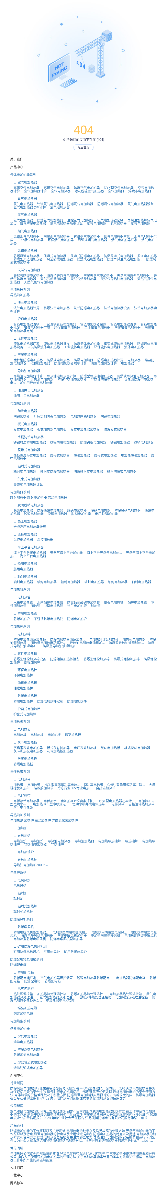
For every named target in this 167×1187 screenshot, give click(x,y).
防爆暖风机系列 (21, 919)
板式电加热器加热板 (83, 429)
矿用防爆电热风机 (25, 952)
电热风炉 (18, 885)
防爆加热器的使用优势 (109, 1098)
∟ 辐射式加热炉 (23, 906)
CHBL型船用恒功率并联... (124, 785)
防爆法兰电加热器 (55, 308)
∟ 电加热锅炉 (22, 852)
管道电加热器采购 (91, 324)
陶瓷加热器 (20, 416)
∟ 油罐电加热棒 (23, 683)
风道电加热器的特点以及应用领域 (58, 1134)
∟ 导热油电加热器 (25, 371)
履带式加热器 (58, 455)
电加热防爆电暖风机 (104, 935)
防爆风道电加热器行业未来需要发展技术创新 (42, 1088)
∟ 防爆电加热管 (23, 613)
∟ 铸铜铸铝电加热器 (27, 437)
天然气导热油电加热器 (115, 279)
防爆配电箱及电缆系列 (26, 959)
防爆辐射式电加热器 (86, 471)
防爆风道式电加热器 (117, 256)
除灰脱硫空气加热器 (87, 191)
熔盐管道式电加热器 (26, 1068)
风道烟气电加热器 (25, 236)
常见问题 (16, 1148)
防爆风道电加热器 (25, 256)
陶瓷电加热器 (108, 416)
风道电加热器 (145, 256)
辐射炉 (16, 898)
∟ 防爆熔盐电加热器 (27, 1049)
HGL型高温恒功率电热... (60, 785)
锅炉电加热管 (135, 602)
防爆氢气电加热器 (78, 204)
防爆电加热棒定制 (48, 701)
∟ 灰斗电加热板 (23, 742)
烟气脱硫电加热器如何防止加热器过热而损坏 (42, 1111)
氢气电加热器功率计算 (28, 207)
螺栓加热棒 (30, 662)
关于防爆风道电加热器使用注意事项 (57, 1114)
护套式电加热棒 (23, 714)
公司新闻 (16, 1106)
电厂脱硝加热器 (105, 514)
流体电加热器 (132, 347)
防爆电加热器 (81, 360)
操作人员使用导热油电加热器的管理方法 (47, 1157)
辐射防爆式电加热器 (120, 471)
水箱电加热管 (21, 602)
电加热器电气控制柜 (59, 1000)
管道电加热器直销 (25, 324)
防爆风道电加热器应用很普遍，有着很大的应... (101, 1095)
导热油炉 (18, 841)
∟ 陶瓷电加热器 (23, 411)
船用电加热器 (21, 569)
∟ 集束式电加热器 (25, 479)
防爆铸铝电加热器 (91, 442)
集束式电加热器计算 (26, 484)
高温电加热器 (57, 497)
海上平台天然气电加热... (103, 553)
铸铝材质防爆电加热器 (28, 442)
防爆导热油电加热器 (70, 379)
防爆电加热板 (21, 764)
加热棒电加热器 (132, 639)
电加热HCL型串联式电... (49, 804)
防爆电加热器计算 (108, 360)
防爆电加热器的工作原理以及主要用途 (38, 1131)
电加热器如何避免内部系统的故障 (34, 1153)
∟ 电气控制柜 (22, 988)
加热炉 (29, 820)
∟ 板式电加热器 (23, 424)
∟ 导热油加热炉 (23, 859)
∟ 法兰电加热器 (23, 302)
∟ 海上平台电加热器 (27, 547)
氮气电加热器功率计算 (65, 223)
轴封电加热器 (37, 497)
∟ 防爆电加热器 (23, 354)
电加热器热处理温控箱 (124, 994)
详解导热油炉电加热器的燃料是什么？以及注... (119, 1140)
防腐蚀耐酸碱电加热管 (82, 602)
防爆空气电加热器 (85, 188)
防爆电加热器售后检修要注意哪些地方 (64, 1137)
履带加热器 (80, 455)
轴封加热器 (18, 497)
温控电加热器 (21, 539)
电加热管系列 (20, 589)
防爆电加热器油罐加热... (66, 639)
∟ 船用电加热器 (23, 563)
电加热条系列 (20, 1021)
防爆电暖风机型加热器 (65, 939)
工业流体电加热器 (75, 347)
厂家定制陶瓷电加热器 (48, 416)
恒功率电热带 (91, 785)
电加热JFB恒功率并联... (76, 801)
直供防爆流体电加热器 (42, 347)
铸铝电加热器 (118, 442)
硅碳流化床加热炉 (65, 820)
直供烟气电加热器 (85, 236)
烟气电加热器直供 (115, 236)
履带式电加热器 (104, 455)
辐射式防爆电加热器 (53, 471)
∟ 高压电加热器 (23, 521)
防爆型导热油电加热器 (95, 376)
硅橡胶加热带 (42, 788)
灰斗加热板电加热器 (26, 751)
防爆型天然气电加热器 (61, 275)
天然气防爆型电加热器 (131, 275)
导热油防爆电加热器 (104, 379)
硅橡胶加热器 (38, 363)
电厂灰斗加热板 (83, 748)
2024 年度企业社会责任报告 (64, 1118)
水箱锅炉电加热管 (48, 602)
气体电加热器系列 (23, 175)
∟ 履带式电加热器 (25, 450)
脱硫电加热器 (21, 510)
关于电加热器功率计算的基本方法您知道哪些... (111, 1157)
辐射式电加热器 (23, 471)
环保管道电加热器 (65, 327)
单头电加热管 (112, 602)
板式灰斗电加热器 (135, 748)
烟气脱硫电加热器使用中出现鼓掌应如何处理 (79, 1092)
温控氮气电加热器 (78, 220)
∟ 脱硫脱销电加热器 (27, 505)
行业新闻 (16, 1083)
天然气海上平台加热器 (65, 553)
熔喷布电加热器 (138, 191)
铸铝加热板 (71, 735)
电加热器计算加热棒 (102, 639)
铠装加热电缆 (21, 1013)
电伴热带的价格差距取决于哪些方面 (40, 1095)
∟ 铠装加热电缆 (23, 1008)
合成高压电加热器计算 (28, 527)
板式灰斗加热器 (57, 748)
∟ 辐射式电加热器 (25, 466)
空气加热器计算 (34, 191)
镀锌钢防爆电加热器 (26, 360)
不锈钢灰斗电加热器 (26, 748)
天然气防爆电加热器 (26, 275)
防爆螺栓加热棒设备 (63, 659)
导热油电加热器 (40, 379)
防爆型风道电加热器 (26, 259)
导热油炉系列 (20, 815)
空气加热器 (114, 191)
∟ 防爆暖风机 (22, 927)
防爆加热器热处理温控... (86, 994)
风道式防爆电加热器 (83, 256)
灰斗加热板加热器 (58, 751)
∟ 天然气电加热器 (25, 270)
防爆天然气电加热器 (96, 275)
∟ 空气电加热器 (23, 182)
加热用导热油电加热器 (35, 383)
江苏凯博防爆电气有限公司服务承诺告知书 (116, 1118)
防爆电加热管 (75, 619)
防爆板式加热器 (114, 429)
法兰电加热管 (75, 606)
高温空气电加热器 (25, 188)
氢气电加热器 (21, 204)
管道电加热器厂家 (35, 327)
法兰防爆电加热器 (85, 308)
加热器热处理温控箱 (50, 994)
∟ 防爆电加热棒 (23, 696)
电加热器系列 (20, 289)
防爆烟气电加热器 (55, 236)
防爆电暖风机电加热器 (35, 935)
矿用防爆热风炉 (74, 952)
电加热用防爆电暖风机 (139, 935)
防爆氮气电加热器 (48, 220)
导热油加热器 (20, 295)
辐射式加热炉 (21, 912)
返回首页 (83, 147)
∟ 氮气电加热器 (23, 215)
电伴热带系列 (20, 772)
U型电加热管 (52, 606)
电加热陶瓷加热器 (82, 416)
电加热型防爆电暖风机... (68, 932)
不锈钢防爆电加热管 (47, 619)
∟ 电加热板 (20, 729)
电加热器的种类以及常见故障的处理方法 (95, 1131)
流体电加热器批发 (55, 344)
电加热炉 (16, 820)
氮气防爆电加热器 (31, 223)
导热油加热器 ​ (83, 841)
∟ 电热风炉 (20, 880)
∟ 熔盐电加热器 (23, 1036)
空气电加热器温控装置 (55, 978)
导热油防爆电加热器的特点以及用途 (110, 1134)
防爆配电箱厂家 (23, 978)
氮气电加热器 (21, 220)
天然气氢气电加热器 (37, 282)
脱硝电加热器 (75, 510)
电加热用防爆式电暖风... (107, 932)
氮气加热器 (117, 223)
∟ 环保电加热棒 (23, 670)
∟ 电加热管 (20, 597)
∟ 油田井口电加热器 (27, 390)
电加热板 (18, 735)
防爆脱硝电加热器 (48, 510)
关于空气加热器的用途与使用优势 (100, 1088)
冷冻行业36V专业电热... (73, 788)
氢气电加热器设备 (139, 204)
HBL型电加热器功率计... (115, 801)
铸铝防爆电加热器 (61, 442)
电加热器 (132, 360)
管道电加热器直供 (121, 324)
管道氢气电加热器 (48, 204)
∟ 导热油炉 (20, 835)
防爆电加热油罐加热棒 (28, 639)
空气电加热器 (59, 191)
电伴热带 (48, 801)
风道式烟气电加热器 (91, 240)
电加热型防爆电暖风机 (28, 939)
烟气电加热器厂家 (122, 240)
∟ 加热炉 (18, 828)
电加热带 (32, 785)
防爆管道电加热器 (126, 327)
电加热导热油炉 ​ (108, 841)
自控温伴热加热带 (140, 804)
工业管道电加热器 (95, 327)
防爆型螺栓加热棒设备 (28, 659)
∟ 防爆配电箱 (22, 972)
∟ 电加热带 (20, 779)
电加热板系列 (20, 722)
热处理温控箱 (21, 994)
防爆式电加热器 (57, 360)
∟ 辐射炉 (18, 893)
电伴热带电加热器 (25, 801)
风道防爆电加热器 (58, 259)
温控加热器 (43, 539)
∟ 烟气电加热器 (23, 231)
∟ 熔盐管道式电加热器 (28, 1062)
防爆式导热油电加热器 (131, 376)
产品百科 (16, 1125)
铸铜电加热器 (142, 442)
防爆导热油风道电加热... (123, 259)
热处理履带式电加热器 (28, 455)
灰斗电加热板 (108, 748)
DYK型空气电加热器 (117, 188)
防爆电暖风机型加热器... (29, 932)
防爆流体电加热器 (85, 344)
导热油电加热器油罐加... (85, 643)
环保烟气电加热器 (59, 240)
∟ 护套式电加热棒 (25, 709)
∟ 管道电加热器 (23, 319)
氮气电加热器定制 (108, 220)
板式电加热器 (21, 429)
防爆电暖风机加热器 (70, 935)
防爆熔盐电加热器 (25, 1055)
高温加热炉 (43, 820)
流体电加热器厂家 (25, 344)
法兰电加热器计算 (25, 308)
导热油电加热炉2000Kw (29, 865)
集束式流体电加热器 (117, 344)
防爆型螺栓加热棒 (95, 659)
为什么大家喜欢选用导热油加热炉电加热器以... (50, 1140)
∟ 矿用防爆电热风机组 (28, 946)
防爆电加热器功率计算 (69, 363)
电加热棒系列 (20, 626)
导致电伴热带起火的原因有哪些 (82, 1153)
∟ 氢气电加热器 (23, 198)
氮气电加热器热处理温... (55, 997)
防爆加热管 (20, 619)
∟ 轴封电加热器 (23, 576)
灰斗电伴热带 (21, 807)
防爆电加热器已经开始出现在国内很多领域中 (116, 1114)
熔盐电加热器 (20, 1028)
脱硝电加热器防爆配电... (93, 978)
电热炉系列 (18, 872)
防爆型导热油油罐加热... (124, 643)
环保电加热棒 (21, 675)
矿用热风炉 (50, 952)
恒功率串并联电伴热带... (88, 804)
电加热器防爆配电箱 (129, 978)
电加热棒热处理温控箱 (93, 997)
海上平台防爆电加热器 (28, 553)
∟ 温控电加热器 (23, 534)
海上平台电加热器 (31, 556)
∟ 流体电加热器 (23, 338)
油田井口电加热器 (25, 396)
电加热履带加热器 (132, 455)
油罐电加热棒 (21, 688)
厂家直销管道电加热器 (58, 324)
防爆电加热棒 (21, 701)
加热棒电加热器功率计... (46, 643)
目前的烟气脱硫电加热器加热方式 (100, 1111)
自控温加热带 (104, 788)
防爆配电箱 (18, 965)
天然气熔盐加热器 (51, 279)
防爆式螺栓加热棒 (125, 659)
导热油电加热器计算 (26, 376)
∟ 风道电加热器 (23, 250)
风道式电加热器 (53, 256)
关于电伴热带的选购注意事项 (71, 1098)
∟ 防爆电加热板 (23, 758)
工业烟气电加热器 (29, 240)
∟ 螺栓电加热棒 (23, 653)
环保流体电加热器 (105, 347)
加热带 (16, 785)
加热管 (33, 606)
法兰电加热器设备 (115, 308)
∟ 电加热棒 (20, 634)
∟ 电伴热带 (20, 795)
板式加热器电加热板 (50, 429)
